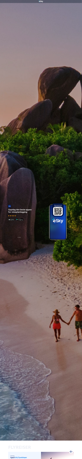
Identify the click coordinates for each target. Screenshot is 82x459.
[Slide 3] (20, 237)
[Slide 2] (19, 237)
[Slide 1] (18, 237)
